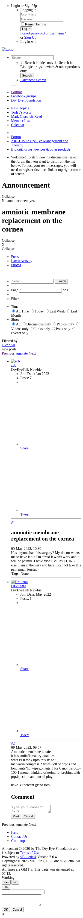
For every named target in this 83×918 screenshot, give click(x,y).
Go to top (18, 841)
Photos (16, 265)
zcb (13, 365)
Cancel (28, 816)
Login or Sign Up (24, 6)
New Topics (20, 108)
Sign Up (30, 37)
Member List (20, 121)
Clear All (8, 345)
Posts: (24, 378)
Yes (6, 882)
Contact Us (19, 836)
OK (6, 887)
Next (32, 353)
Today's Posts (21, 112)
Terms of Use (29, 853)
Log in (26, 29)
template (21, 353)
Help (14, 832)
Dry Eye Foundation (26, 100)
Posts (15, 257)
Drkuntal (18, 586)
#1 (13, 523)
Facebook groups (23, 96)
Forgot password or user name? (43, 33)
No (15, 882)
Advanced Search (33, 80)
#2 (13, 743)
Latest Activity (21, 261)
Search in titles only (39, 63)
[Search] (13, 85)
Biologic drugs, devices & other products (41, 149)
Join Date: (27, 374)
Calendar (17, 125)
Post (16, 816)
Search (27, 75)
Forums (16, 92)
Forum (16, 137)
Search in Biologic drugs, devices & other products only (50, 67)
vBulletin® (28, 857)
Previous (8, 353)
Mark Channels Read (26, 116)
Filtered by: (10, 341)
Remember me (35, 24)
